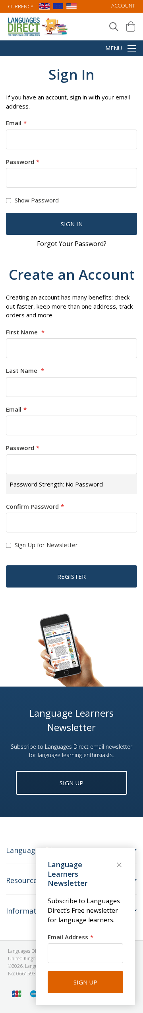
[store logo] (38, 26)
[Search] (113, 26)
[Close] (120, 865)
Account (123, 5)
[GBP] (44, 7)
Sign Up (71, 783)
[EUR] (58, 7)
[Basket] (130, 26)
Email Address (68, 937)
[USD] (71, 7)
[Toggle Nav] (132, 49)
